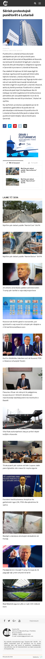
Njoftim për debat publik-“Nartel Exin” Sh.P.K (28, 180)
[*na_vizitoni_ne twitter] (9, 620)
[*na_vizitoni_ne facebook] (4, 620)
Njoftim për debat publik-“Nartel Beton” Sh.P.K (29, 170)
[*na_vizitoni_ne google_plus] (14, 620)
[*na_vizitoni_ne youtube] (19, 620)
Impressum (34, 621)
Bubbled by (36, 657)
